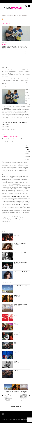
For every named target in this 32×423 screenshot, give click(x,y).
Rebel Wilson (19, 47)
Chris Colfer (24, 46)
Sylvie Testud (24, 174)
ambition (15, 46)
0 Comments (20, 139)
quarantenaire (11, 139)
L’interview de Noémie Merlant (20, 252)
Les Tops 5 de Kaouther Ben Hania (21, 271)
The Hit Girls (6, 108)
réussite (15, 139)
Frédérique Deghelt (21, 176)
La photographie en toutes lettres (21, 304)
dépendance (4, 47)
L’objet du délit (17, 352)
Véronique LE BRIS (5, 46)
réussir (24, 47)
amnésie (19, 138)
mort (16, 47)
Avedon (15, 361)
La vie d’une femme (18, 333)
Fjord (15, 342)
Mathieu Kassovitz (16, 196)
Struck (4, 44)
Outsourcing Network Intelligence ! (20, 419)
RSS (5, 19)
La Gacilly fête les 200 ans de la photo (22, 285)
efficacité (3, 139)
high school (13, 47)
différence (8, 47)
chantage (19, 46)
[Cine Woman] (13, 12)
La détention (16, 370)
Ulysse (15, 323)
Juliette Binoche (16, 184)
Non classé (11, 46)
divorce (25, 138)
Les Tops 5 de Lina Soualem (20, 243)
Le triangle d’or (17, 295)
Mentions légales (5, 417)
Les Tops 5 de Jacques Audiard (20, 262)
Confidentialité (11, 417)
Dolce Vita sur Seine (18, 314)
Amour (22, 138)
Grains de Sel (13, 129)
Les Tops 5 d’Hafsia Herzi (19, 234)
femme (6, 139)
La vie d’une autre (10, 136)
